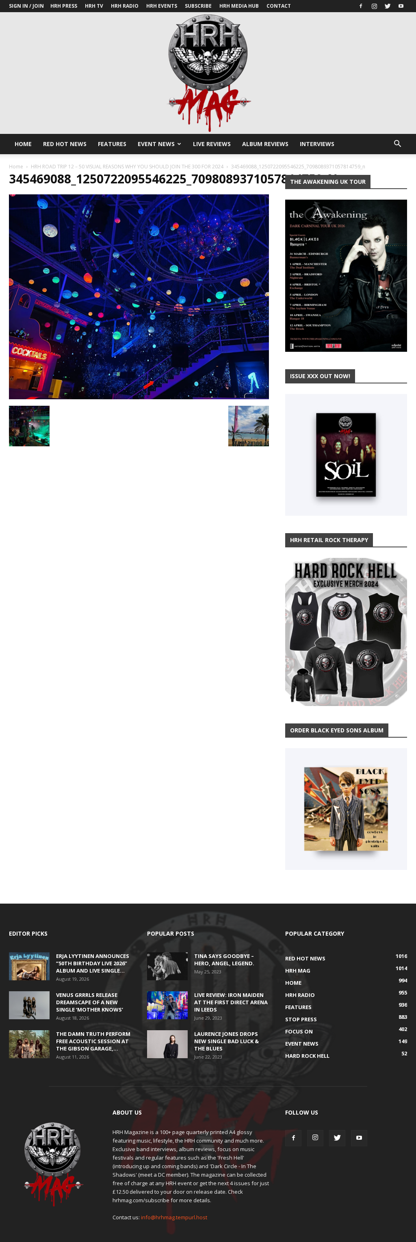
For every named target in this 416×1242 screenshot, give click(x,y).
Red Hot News (65, 144)
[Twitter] (387, 6)
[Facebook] (361, 6)
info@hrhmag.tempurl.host (174, 1217)
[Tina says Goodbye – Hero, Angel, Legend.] (167, 966)
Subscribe (198, 5)
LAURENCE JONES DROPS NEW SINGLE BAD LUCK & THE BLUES (226, 1041)
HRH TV (94, 5)
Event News (156, 144)
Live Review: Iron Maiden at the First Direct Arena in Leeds (231, 1002)
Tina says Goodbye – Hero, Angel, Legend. (224, 959)
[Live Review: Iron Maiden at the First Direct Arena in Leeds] (167, 1005)
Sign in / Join (26, 5)
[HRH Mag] (208, 73)
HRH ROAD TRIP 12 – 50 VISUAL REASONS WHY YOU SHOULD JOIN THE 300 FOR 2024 (127, 166)
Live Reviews (212, 144)
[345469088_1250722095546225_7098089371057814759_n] (139, 397)
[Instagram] (374, 6)
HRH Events (161, 5)
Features (112, 144)
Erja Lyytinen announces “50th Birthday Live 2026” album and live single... (92, 963)
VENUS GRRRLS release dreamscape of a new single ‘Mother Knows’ (89, 1002)
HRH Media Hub (239, 5)
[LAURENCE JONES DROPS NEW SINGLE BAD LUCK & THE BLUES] (167, 1044)
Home (23, 144)
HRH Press (63, 5)
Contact (278, 5)
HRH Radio (125, 5)
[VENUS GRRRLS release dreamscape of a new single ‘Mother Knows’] (29, 1005)
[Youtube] (401, 6)
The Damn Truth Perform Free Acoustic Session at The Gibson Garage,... (93, 1041)
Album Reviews (265, 144)
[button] (397, 145)
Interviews (317, 144)
